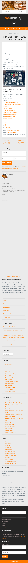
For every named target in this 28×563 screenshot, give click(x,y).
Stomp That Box (9, 389)
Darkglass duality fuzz (9, 116)
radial (6, 191)
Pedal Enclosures (9, 383)
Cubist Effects (8, 368)
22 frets (7, 441)
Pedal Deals (6, 310)
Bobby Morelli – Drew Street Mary (13, 402)
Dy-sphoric (8, 443)
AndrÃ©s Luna (7, 188)
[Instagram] (14, 28)
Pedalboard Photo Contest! (9, 326)
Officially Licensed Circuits (11, 381)
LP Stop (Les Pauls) (10, 453)
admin (11, 174)
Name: (3, 549)
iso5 (17, 130)
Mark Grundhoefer (9, 424)
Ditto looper (7, 126)
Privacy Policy (6, 317)
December (13, 32)
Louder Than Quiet (10, 451)
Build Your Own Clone (10, 366)
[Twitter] (19, 28)
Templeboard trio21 (11, 132)
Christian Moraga (9, 406)
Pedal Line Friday (7, 186)
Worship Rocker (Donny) (11, 432)
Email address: (5, 544)
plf (4, 191)
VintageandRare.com (10, 461)
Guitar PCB (8, 375)
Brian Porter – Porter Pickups (12, 404)
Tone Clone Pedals (10, 391)
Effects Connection (10, 372)
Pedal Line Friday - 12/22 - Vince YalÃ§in (7, 142)
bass (15, 188)
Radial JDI (7, 127)
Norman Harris (9, 430)
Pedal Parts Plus (9, 385)
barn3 (12, 120)
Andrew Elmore (9, 401)
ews (15, 190)
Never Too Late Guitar (10, 455)
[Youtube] (22, 28)
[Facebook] (8, 28)
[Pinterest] (16, 28)
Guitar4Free (8, 447)
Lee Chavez (8, 422)
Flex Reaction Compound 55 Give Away (21, 142)
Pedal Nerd (8, 457)
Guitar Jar (7, 445)
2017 (8, 32)
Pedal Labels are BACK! (9, 340)
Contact (5, 304)
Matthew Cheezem (10, 426)
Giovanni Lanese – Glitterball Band (13, 414)
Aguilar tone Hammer (9, 124)
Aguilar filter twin (8, 118)
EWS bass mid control (9, 110)
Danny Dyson (8, 408)
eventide (11, 190)
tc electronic (11, 191)
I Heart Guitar (8, 449)
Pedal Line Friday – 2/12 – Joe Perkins (12, 344)
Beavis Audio (8, 364)
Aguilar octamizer (8, 108)
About (4, 300)
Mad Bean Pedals (9, 377)
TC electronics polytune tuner (11, 102)
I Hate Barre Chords (10, 416)
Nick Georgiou (8, 428)
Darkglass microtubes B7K (10, 112)
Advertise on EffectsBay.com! (14, 276)
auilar (12, 188)
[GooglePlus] (11, 28)
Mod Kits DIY (8, 379)
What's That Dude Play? (11, 463)
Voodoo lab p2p (10, 130)
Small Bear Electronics (10, 387)
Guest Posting (6, 307)
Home (4, 32)
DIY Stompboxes (9, 370)
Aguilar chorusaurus (9, 122)
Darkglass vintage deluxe (10, 114)
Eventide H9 (7, 120)
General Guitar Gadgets (11, 373)
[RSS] (6, 28)
